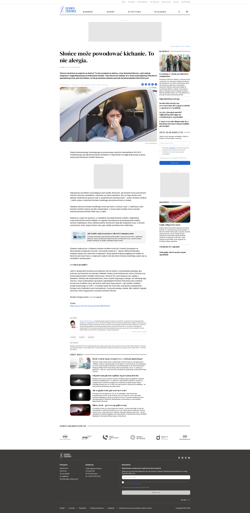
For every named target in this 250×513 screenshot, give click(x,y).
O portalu (72, 508)
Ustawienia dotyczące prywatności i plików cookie (135, 508)
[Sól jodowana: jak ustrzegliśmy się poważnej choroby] (108, 380)
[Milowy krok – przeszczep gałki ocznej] (108, 410)
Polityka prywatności (97, 508)
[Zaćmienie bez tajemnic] (174, 247)
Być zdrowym (186, 46)
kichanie (91, 337)
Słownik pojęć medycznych (69, 479)
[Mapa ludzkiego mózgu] (174, 99)
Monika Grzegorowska (73, 67)
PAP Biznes (131, 2)
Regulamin (111, 508)
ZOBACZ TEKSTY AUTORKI (139, 331)
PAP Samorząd (154, 2)
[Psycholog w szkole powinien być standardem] (174, 75)
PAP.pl (124, 2)
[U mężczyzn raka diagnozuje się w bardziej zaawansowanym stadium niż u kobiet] (174, 123)
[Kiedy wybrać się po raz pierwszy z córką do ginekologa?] (108, 365)
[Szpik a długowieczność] (174, 224)
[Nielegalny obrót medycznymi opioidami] (174, 253)
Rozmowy (111, 12)
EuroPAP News (186, 2)
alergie (81, 337)
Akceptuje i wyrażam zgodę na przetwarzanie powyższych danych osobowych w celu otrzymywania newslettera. (175, 151)
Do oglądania (160, 12)
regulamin (172, 148)
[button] (187, 11)
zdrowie (92, 297)
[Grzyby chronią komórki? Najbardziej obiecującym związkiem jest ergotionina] (174, 114)
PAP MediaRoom (142, 2)
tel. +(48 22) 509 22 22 (93, 476)
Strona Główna (175, 46)
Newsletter (82, 508)
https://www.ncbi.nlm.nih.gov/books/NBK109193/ (90, 306)
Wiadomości (88, 12)
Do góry (184, 500)
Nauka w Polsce (166, 2)
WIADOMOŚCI (164, 202)
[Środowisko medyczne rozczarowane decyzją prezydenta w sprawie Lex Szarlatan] (174, 105)
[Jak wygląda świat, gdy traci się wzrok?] (108, 395)
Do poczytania (134, 12)
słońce (73, 337)
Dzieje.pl (176, 2)
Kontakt (62, 508)
